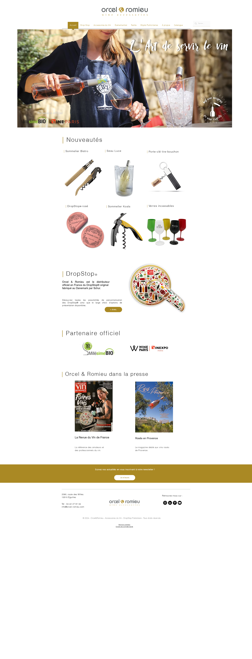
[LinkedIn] (170, 503)
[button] (124, 477)
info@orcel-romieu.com (73, 507)
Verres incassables (161, 205)
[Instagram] (165, 503)
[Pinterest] (175, 503)
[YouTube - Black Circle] (180, 503)
